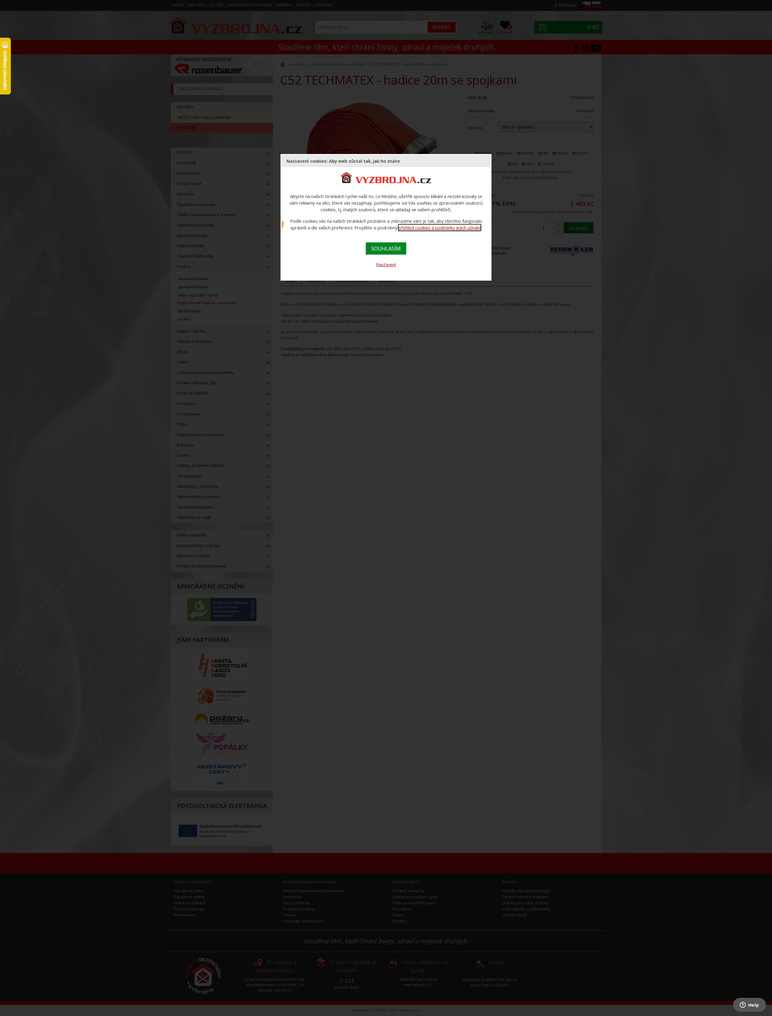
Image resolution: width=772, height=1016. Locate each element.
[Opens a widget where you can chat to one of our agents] (749, 1005)
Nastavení (386, 264)
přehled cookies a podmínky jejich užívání (440, 228)
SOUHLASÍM (386, 248)
